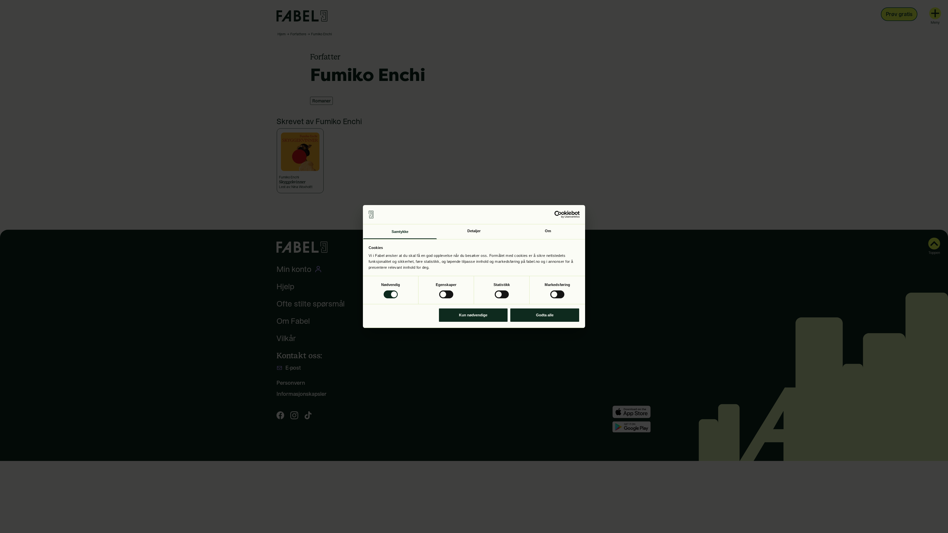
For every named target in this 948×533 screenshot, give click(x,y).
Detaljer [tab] (474, 231)
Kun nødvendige (473, 315)
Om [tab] (548, 231)
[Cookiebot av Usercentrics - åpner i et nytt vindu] (558, 214)
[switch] (446, 294)
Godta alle (544, 315)
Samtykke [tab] (400, 231)
